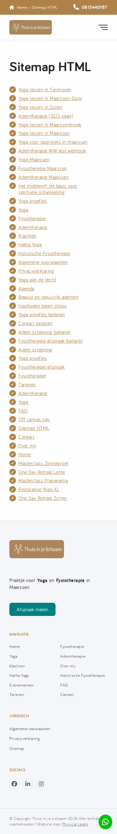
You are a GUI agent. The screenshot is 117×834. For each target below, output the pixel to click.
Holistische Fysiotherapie (44, 253)
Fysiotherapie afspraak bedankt (50, 341)
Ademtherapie (32, 227)
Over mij (27, 445)
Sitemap (16, 748)
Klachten (27, 236)
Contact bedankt (35, 323)
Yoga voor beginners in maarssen (53, 142)
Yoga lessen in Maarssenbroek (49, 124)
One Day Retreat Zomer (42, 498)
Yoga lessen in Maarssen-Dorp (50, 98)
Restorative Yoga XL (38, 489)
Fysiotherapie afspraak (41, 367)
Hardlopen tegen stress (42, 305)
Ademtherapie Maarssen (43, 177)
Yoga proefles (32, 201)
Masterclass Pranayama (43, 480)
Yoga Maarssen (34, 159)
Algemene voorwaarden (43, 262)
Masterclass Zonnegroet (43, 463)
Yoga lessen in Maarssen (44, 133)
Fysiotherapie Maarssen (42, 168)
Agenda (26, 288)
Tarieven (27, 384)
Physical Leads (75, 823)
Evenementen (21, 684)
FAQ (22, 411)
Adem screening (35, 349)
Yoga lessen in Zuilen (40, 107)
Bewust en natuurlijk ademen (48, 297)
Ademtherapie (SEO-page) (45, 116)
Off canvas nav (34, 419)
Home (22, 7)
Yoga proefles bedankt (41, 314)
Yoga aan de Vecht (37, 279)
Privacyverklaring (36, 271)
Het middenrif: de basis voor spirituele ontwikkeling (47, 189)
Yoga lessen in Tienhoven (44, 89)
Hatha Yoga (30, 244)
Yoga (23, 209)
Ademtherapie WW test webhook (52, 150)
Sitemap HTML (34, 428)
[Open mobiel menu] (104, 27)
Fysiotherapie (32, 218)
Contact (26, 437)
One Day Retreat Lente (41, 472)
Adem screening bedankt (44, 332)
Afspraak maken (32, 609)
